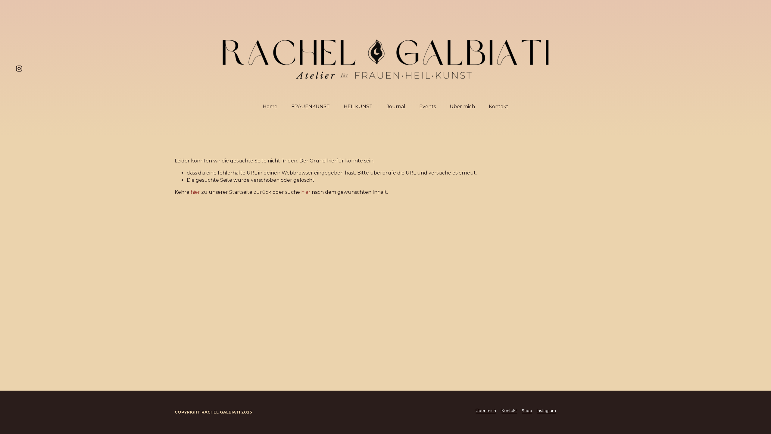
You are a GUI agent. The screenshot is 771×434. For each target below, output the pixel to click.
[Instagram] (19, 68)
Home (270, 106)
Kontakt (498, 106)
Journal (396, 106)
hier (195, 192)
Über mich (462, 106)
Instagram (546, 410)
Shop (527, 410)
